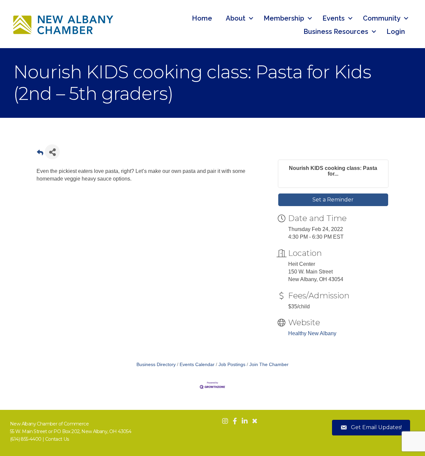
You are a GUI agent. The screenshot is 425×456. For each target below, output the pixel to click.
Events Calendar (197, 364)
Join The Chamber (269, 364)
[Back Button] (40, 153)
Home (202, 18)
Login (395, 32)
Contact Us (57, 439)
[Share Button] (52, 151)
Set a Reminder (333, 199)
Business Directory (156, 364)
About (235, 18)
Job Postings (231, 364)
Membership (284, 18)
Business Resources (335, 32)
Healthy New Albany (312, 333)
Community (381, 18)
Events (333, 18)
